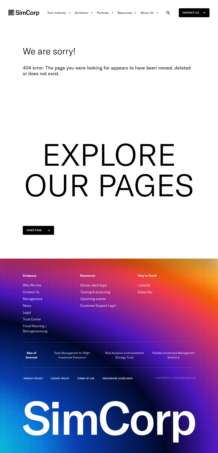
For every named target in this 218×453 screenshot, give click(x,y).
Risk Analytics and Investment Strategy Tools (124, 355)
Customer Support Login (98, 305)
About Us (147, 12)
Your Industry (56, 12)
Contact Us (31, 292)
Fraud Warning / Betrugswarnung (35, 328)
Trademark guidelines (117, 378)
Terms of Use (86, 378)
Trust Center (32, 319)
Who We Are (32, 285)
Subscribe (145, 292)
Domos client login (93, 285)
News (27, 305)
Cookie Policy (60, 378)
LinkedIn (144, 285)
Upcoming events (93, 299)
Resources (125, 12)
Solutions (81, 12)
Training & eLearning (95, 292)
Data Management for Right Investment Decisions (72, 355)
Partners (103, 12)
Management (32, 299)
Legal (27, 312)
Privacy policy (33, 378)
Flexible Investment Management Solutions (173, 355)
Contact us (190, 12)
